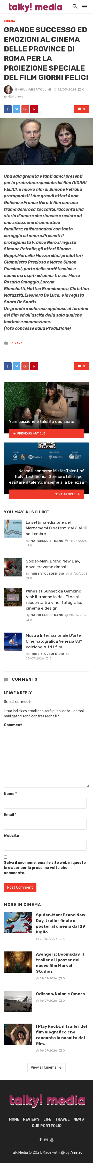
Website (11, 836)
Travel (62, 1119)
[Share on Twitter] (16, 109)
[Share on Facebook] (8, 109)
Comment (13, 725)
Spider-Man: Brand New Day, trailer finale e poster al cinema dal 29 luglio (60, 923)
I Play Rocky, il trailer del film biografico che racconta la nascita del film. (61, 1035)
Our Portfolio (46, 1126)
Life (47, 1119)
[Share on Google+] (25, 109)
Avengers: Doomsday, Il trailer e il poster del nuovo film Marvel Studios (60, 963)
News (78, 1119)
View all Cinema (44, 1067)
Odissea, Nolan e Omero (60, 993)
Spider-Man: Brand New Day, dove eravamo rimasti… (53, 564)
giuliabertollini (35, 89)
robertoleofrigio (47, 573)
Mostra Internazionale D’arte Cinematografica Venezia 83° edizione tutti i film (54, 641)
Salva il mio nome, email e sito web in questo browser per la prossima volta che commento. (45, 867)
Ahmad (76, 1152)
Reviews (31, 1119)
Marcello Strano (46, 541)
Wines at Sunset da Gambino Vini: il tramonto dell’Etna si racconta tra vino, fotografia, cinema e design (54, 600)
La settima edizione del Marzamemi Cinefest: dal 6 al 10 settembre (56, 528)
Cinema (9, 21)
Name (10, 794)
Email (10, 815)
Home (14, 1119)
